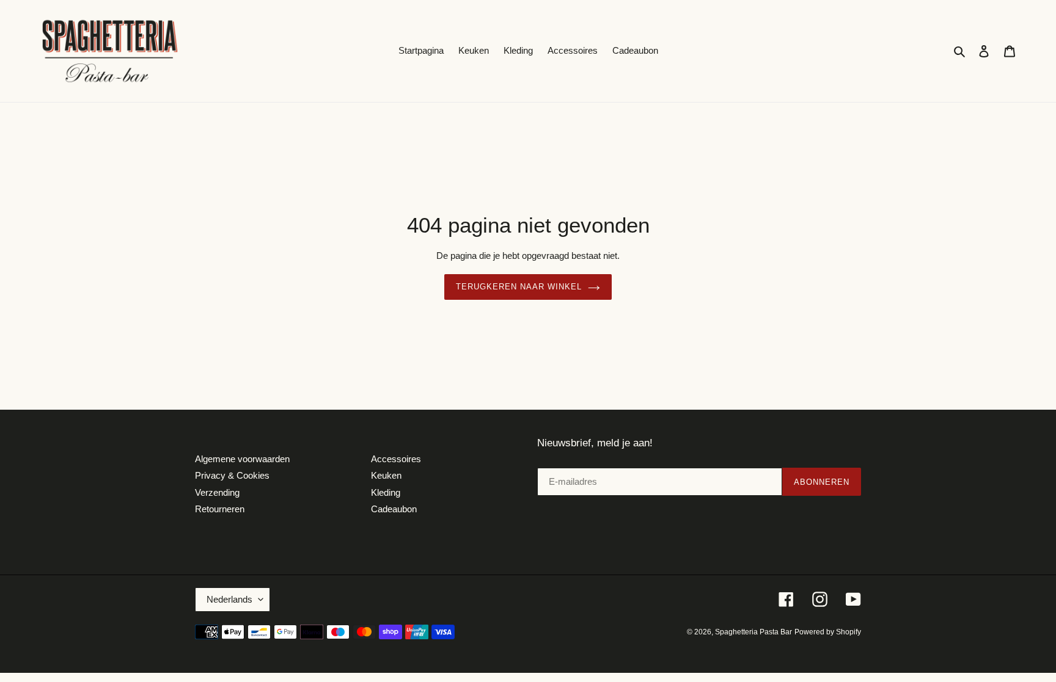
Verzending (217, 492)
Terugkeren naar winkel (519, 286)
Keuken (386, 475)
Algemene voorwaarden (242, 459)
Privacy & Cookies (232, 475)
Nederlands (229, 599)
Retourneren (219, 509)
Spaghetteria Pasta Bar (753, 632)
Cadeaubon (394, 509)
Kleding (385, 492)
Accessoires (396, 459)
